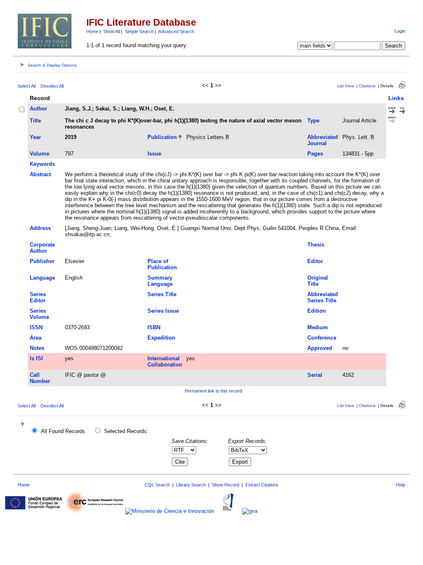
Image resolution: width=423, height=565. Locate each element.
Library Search (191, 484)
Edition (316, 311)
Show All (111, 31)
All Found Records (63, 431)
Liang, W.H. (136, 108)
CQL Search (157, 484)
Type (313, 120)
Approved (319, 348)
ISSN (36, 327)
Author (38, 108)
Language (42, 278)
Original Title (317, 281)
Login (399, 31)
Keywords (42, 164)
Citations (367, 86)
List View (345, 86)
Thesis (315, 245)
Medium (317, 327)
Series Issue (163, 311)
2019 (70, 137)
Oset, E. (164, 108)
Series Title (161, 294)
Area (35, 338)
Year (35, 137)
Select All (27, 86)
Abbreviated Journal (322, 140)
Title (35, 120)
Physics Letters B (207, 137)
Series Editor (38, 297)
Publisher (42, 261)
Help (400, 484)
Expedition (161, 338)
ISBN (153, 327)
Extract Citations (261, 484)
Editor (315, 261)
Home (92, 31)
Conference (321, 338)
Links (396, 98)
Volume (39, 154)
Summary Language (160, 281)
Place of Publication (162, 264)
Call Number (40, 378)
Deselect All (52, 86)
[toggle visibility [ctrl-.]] (23, 425)
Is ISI (36, 358)
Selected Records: (126, 431)
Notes (37, 348)
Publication (162, 137)
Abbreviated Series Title (322, 297)
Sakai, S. (106, 108)
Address (40, 228)
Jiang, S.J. (78, 108)
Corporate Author (42, 248)
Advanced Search (176, 31)
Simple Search (139, 31)
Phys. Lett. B (358, 137)
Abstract (40, 174)
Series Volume (39, 314)
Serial (314, 375)
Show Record (225, 484)
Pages (315, 154)
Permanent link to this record (213, 390)
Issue (154, 154)
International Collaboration (164, 361)
